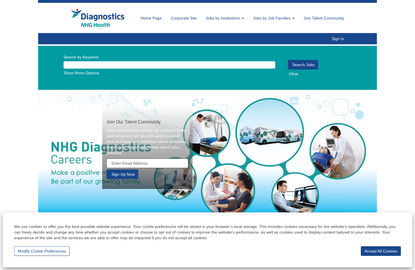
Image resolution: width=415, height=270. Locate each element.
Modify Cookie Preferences (42, 251)
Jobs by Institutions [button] (223, 18)
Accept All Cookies (380, 251)
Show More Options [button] (81, 73)
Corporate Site (184, 18)
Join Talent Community (323, 18)
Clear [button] (293, 73)
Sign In (338, 38)
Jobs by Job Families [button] (272, 18)
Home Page (151, 18)
